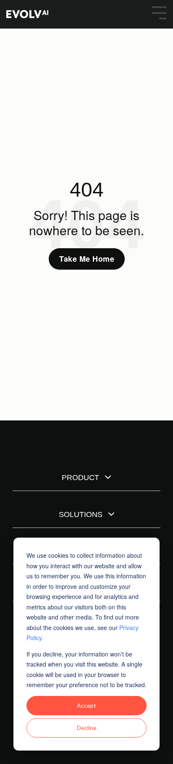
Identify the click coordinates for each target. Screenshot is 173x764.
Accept (86, 705)
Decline (87, 727)
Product (81, 477)
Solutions (82, 514)
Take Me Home (86, 258)
